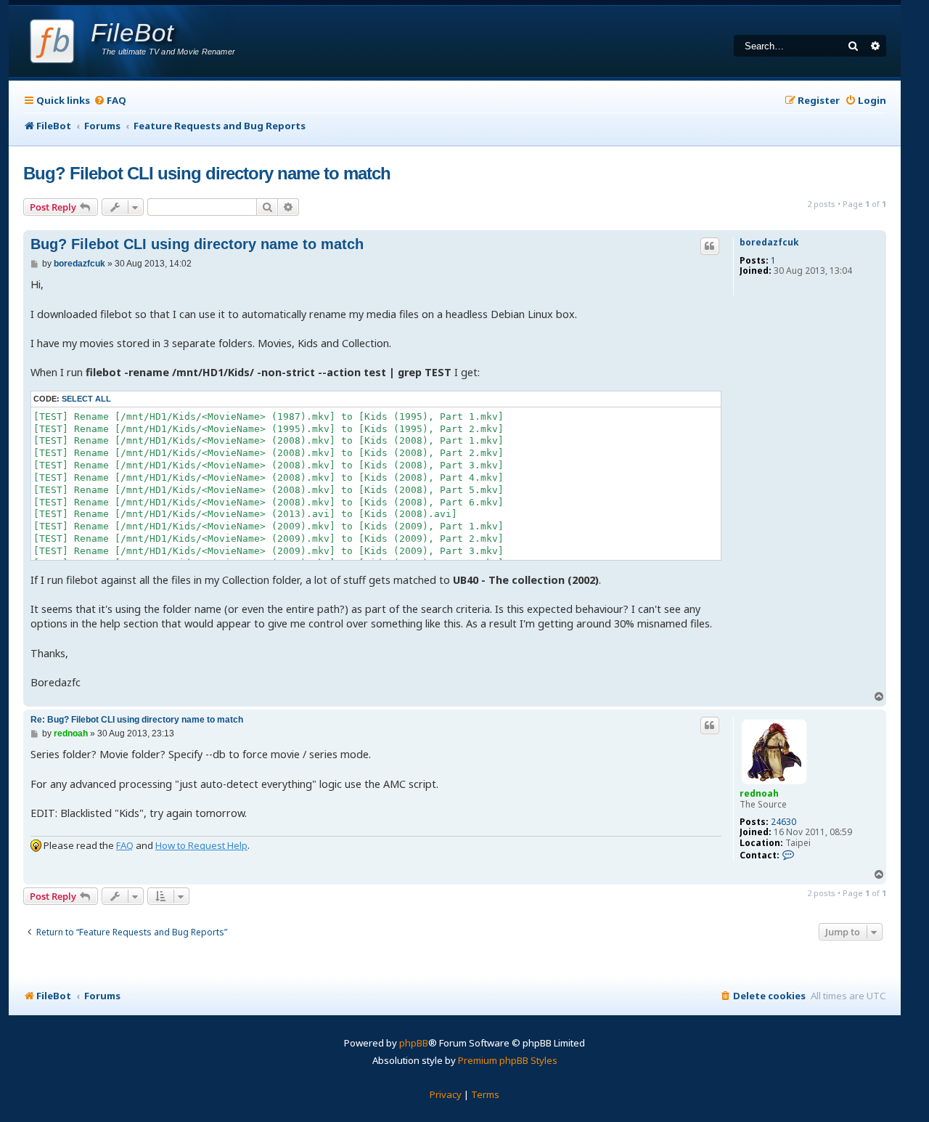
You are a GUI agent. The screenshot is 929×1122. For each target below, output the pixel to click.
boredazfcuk (769, 242)
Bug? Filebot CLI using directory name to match (206, 173)
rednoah (759, 793)
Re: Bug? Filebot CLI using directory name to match (136, 720)
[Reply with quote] (709, 246)
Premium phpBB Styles (507, 1060)
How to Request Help (201, 845)
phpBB (413, 1042)
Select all (86, 398)
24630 (783, 822)
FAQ (125, 845)
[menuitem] (110, 100)
